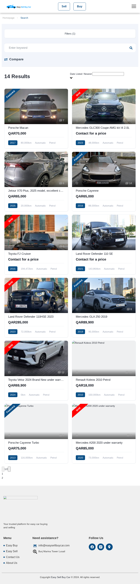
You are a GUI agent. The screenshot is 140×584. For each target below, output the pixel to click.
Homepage (9, 17)
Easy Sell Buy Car (60, 577)
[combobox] (103, 76)
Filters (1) (70, 33)
